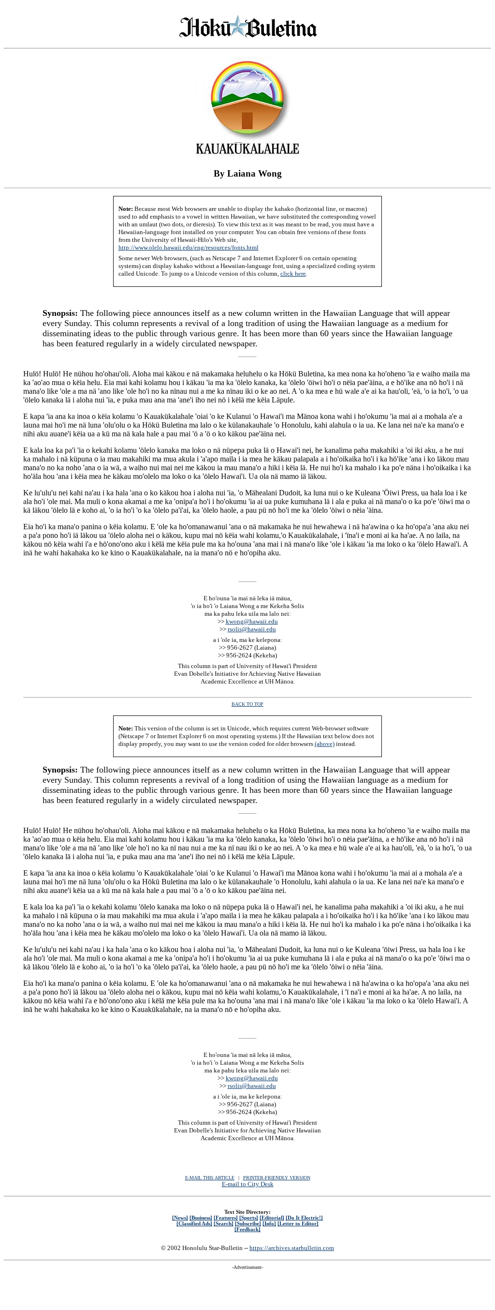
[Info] (269, 1223)
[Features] (226, 1218)
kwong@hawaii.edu (252, 621)
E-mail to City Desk (248, 1184)
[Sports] (248, 1218)
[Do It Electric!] (304, 1218)
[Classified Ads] (194, 1223)
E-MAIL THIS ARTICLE (209, 1177)
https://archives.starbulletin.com (291, 1247)
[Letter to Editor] (298, 1223)
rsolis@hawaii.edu (252, 629)
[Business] (200, 1218)
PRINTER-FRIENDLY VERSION (276, 1177)
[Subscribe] (248, 1223)
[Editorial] (272, 1218)
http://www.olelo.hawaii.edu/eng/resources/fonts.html (188, 247)
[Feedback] (247, 1229)
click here (293, 273)
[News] (180, 1218)
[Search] (223, 1223)
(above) (325, 743)
